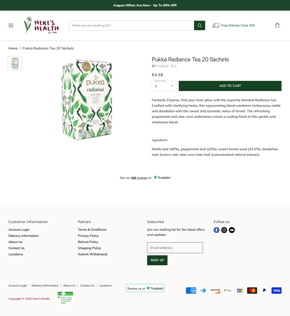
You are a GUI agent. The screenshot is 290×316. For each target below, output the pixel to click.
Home (13, 48)
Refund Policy (88, 242)
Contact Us (16, 248)
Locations (15, 254)
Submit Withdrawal (92, 254)
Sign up (157, 260)
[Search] (199, 25)
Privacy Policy (88, 236)
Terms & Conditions (92, 230)
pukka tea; (167, 66)
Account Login (19, 230)
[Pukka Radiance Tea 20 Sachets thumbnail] (15, 63)
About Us (15, 242)
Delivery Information (23, 236)
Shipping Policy (89, 248)
